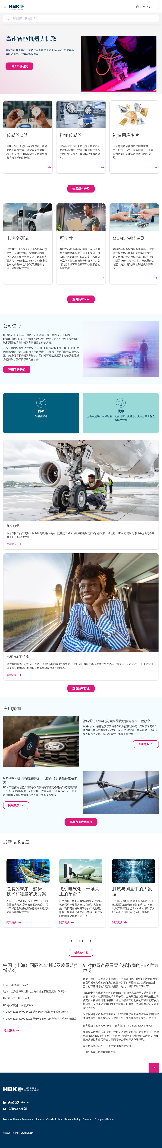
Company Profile (104, 1119)
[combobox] (81, 18)
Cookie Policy (54, 1119)
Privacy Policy (72, 1119)
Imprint (40, 1119)
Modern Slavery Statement (18, 1119)
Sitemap (87, 1119)
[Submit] (7, 18)
